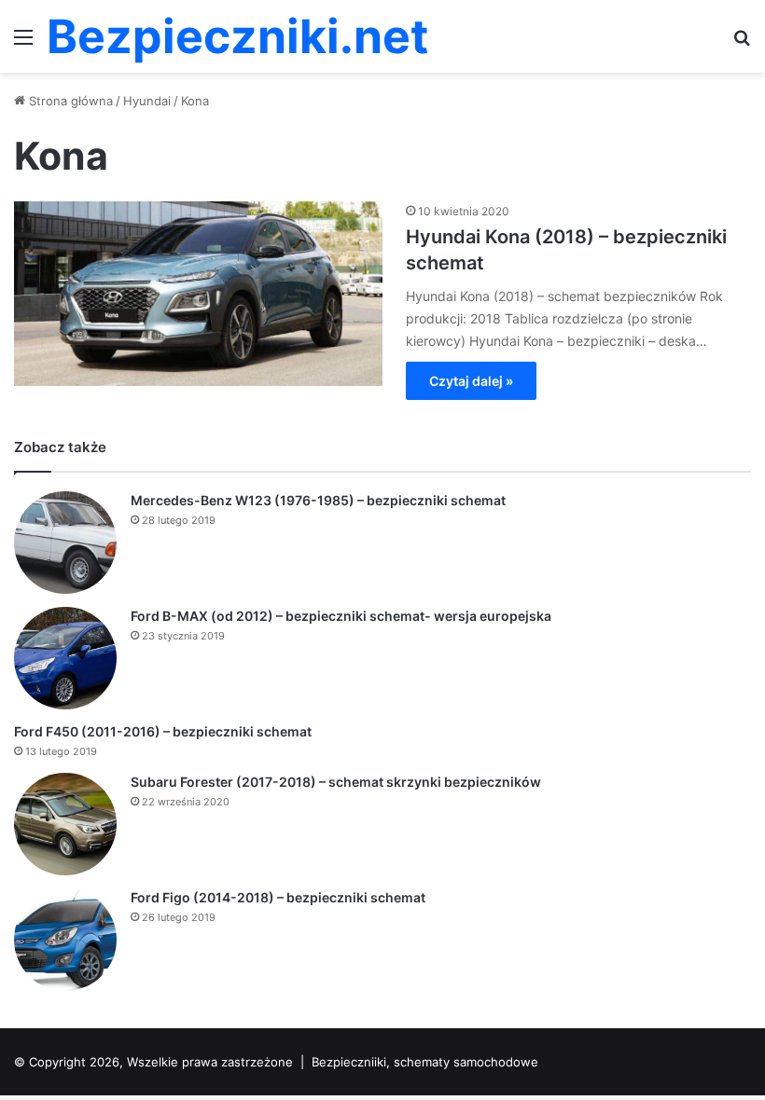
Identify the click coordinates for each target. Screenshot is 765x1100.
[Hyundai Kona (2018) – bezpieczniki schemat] (198, 293)
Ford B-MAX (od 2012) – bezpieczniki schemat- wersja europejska (341, 616)
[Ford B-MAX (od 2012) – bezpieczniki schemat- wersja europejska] (65, 658)
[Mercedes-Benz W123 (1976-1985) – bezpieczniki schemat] (65, 542)
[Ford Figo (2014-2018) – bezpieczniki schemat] (65, 939)
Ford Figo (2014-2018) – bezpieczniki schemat (278, 897)
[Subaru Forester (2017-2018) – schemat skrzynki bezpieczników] (65, 824)
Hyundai (147, 100)
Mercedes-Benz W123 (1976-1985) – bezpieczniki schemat (318, 500)
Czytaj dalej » (471, 381)
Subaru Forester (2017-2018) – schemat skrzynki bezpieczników (336, 782)
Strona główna (69, 100)
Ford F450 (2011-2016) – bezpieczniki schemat (163, 731)
